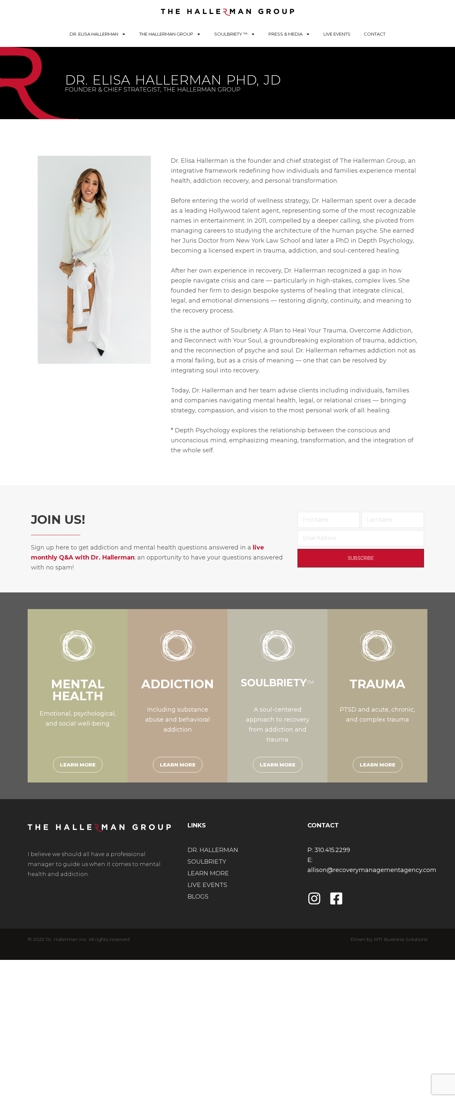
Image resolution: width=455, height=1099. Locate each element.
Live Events (336, 34)
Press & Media (285, 34)
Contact (374, 34)
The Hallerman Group (166, 34)
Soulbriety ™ (230, 34)
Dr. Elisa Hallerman (94, 34)
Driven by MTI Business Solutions (388, 939)
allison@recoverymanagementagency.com (371, 870)
